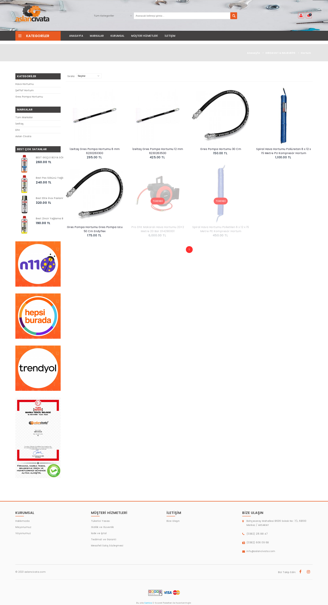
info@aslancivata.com (261, 551)
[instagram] (308, 572)
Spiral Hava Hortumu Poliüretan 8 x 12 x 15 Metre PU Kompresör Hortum (283, 151)
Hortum (306, 53)
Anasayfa (253, 53)
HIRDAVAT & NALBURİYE (280, 53)
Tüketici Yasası (100, 521)
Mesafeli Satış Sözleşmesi (107, 545)
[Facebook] (300, 572)
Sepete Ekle (95, 119)
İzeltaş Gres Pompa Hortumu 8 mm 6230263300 (95, 151)
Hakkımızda (22, 521)
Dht (17, 130)
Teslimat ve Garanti (103, 539)
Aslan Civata (23, 136)
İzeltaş (19, 123)
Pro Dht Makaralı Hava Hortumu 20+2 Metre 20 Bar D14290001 (157, 229)
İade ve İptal (99, 533)
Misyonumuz (23, 527)
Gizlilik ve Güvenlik (102, 527)
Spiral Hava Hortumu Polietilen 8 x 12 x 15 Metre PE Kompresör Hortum (220, 229)
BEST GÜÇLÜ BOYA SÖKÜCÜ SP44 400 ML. (61, 157)
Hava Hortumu (24, 84)
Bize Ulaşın (173, 521)
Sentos (148, 602)
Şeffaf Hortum (24, 90)
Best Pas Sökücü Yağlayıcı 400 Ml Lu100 (60, 178)
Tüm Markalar (24, 117)
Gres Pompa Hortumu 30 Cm (220, 149)
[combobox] (112, 15)
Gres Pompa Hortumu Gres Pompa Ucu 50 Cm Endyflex (95, 229)
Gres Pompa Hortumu (29, 96)
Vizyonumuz (23, 533)
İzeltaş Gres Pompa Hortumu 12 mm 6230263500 (157, 151)
